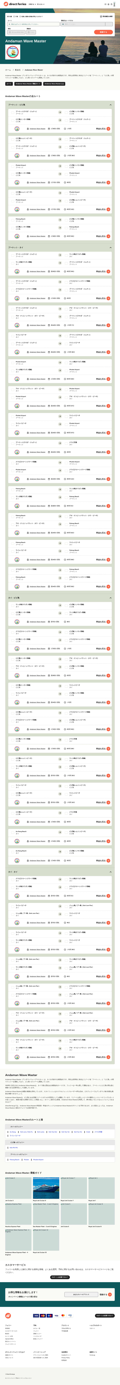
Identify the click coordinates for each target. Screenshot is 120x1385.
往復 (10, 16)
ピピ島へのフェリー (17, 1142)
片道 (16, 16)
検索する (103, 32)
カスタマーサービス (11, 1331)
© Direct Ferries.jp (10, 1374)
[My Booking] (105, 4)
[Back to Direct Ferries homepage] (15, 4)
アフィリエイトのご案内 (40, 1355)
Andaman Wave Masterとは (54, 84)
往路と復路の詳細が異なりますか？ (32, 16)
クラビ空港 (98, 1132)
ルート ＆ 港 (9, 1336)
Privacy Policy (66, 1357)
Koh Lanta (40, 1132)
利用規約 (64, 1360)
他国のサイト (9, 1355)
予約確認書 (65, 1331)
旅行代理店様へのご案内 (40, 1357)
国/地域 (7, 1328)
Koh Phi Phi (14, 1148)
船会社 (18, 70)
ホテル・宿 (36, 1328)
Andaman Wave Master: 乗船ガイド (28, 84)
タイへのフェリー (16, 1127)
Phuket (26, 1159)
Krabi (88, 1132)
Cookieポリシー (66, 1355)
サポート (92, 1328)
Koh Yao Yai (66, 1132)
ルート (9, 84)
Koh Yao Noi (53, 1132)
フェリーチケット (10, 1344)
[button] (60, 105)
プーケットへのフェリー (18, 1154)
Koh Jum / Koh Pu (26, 1132)
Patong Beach (14, 1159)
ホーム (8, 70)
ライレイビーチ (15, 1136)
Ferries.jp (92, 1355)
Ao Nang (13, 1132)
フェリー (36, 1331)
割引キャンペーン (10, 1341)
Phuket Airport (38, 1159)
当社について (9, 1357)
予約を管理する (66, 1328)
